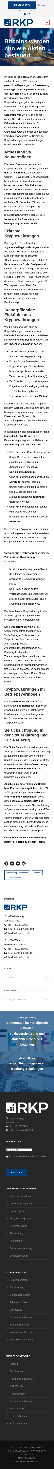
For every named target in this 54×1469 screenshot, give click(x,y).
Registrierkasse (18, 1393)
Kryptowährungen (13, 877)
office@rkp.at (21, 933)
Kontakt (32, 10)
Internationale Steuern (21, 1332)
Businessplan (17, 1211)
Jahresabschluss (18, 1302)
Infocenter (41, 5)
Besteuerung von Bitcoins (17, 873)
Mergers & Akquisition (21, 1218)
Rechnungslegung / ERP (22, 1379)
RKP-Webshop (17, 1386)
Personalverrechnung (21, 1317)
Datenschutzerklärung (27, 1461)
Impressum (24, 1458)
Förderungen (16, 1241)
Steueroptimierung (19, 1324)
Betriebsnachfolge (19, 1280)
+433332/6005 (20, 925)
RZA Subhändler (18, 1423)
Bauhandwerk (17, 1408)
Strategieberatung (19, 1256)
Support (14, 1364)
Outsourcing (16, 1310)
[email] (25, 14)
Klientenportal (22, 5)
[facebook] (29, 14)
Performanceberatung (21, 1248)
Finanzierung (16, 1233)
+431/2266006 (20, 948)
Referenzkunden (18, 1416)
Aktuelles (23, 10)
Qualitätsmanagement (21, 1203)
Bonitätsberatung (18, 1226)
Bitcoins (37, 873)
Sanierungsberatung (20, 1196)
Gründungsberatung (20, 1295)
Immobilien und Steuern (22, 1339)
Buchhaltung (16, 1287)
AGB (33, 1458)
